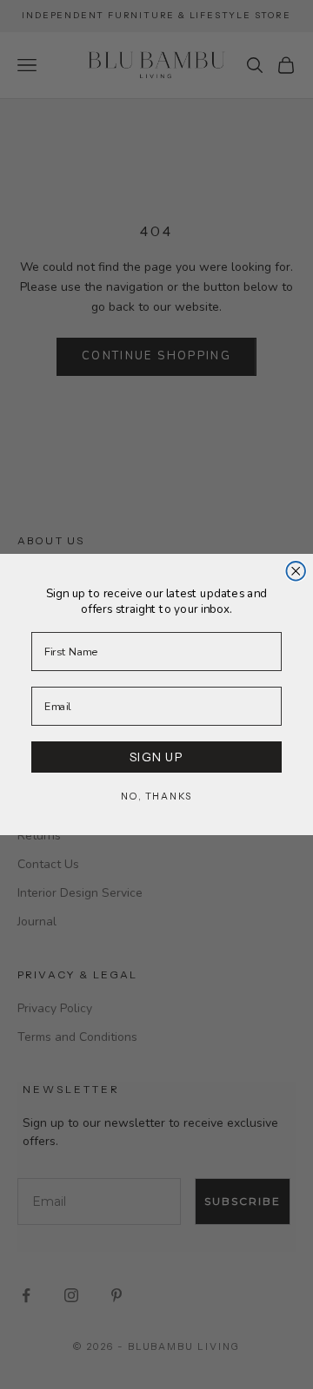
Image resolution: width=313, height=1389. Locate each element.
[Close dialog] (295, 571)
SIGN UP (157, 756)
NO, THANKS (156, 796)
